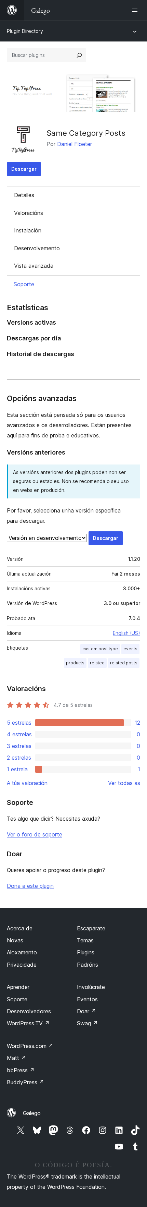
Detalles (24, 195)
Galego (32, 1113)
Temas (85, 940)
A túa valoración (27, 783)
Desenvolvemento (37, 248)
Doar (86, 1011)
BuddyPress (25, 1082)
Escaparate (91, 928)
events (130, 648)
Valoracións (28, 212)
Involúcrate (91, 986)
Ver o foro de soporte (34, 834)
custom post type (100, 648)
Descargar (24, 169)
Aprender (18, 986)
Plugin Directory (25, 31)
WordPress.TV (28, 1023)
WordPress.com (30, 1045)
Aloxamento (22, 952)
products (75, 662)
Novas (15, 940)
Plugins (85, 952)
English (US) (126, 633)
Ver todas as (124, 783)
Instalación (27, 230)
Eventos (87, 999)
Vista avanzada (33, 265)
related (97, 662)
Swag (87, 1023)
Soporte (24, 284)
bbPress (21, 1070)
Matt (16, 1057)
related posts (123, 662)
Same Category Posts (85, 133)
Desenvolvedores (29, 1011)
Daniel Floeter (74, 144)
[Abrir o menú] (136, 10)
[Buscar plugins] (79, 55)
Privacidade (22, 964)
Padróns (87, 964)
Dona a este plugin (30, 885)
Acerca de (19, 928)
